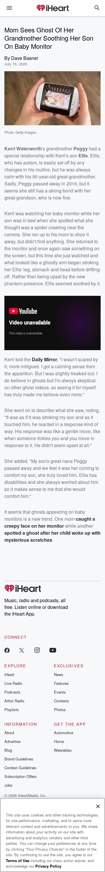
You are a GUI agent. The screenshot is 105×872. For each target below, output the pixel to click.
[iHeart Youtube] (52, 649)
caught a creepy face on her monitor (49, 522)
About (9, 732)
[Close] (98, 806)
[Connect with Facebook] (7, 649)
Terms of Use (17, 860)
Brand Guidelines (18, 759)
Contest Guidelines (20, 767)
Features (61, 683)
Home (59, 741)
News (58, 674)
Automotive (63, 732)
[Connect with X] (21, 649)
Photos (60, 709)
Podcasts (12, 692)
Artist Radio (14, 700)
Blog (8, 750)
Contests (61, 700)
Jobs (8, 785)
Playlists (11, 709)
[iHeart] (52, 8)
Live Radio (13, 683)
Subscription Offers (20, 776)
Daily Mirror (44, 359)
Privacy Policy (48, 866)
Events (60, 692)
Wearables (63, 750)
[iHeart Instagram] (37, 649)
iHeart (9, 674)
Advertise (12, 741)
